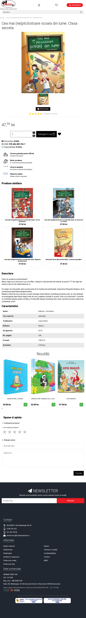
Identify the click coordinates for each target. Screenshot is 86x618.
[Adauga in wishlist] (67, 134)
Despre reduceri (9, 546)
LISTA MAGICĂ (71, 399)
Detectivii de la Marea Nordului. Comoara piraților (64, 259)
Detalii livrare (8, 550)
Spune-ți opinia (51, 114)
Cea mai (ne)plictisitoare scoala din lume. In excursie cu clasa (63, 220)
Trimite (78, 473)
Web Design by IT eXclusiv (61, 595)
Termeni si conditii (50, 550)
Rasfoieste (44, 109)
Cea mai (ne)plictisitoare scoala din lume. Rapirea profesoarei (22, 260)
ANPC (46, 560)
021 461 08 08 (12, 532)
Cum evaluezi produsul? (11, 427)
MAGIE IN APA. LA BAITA (15, 399)
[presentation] (2, 408)
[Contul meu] (39, 5)
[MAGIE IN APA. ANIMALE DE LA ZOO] (43, 376)
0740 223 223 (12, 529)
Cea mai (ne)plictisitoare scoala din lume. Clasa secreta (24, 17)
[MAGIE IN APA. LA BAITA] (15, 376)
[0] (56, 5)
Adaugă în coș (45, 134)
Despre (46, 546)
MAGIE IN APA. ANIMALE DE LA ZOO (43, 399)
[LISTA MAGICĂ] (71, 376)
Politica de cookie (9, 560)
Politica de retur (9, 564)
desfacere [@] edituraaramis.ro (18, 535)
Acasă (2, 17)
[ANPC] (29, 600)
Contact (47, 557)
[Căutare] (81, 12)
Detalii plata (7, 553)
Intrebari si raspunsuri (11, 557)
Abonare (70, 500)
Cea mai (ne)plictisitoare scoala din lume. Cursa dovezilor (22, 220)
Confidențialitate (50, 553)
